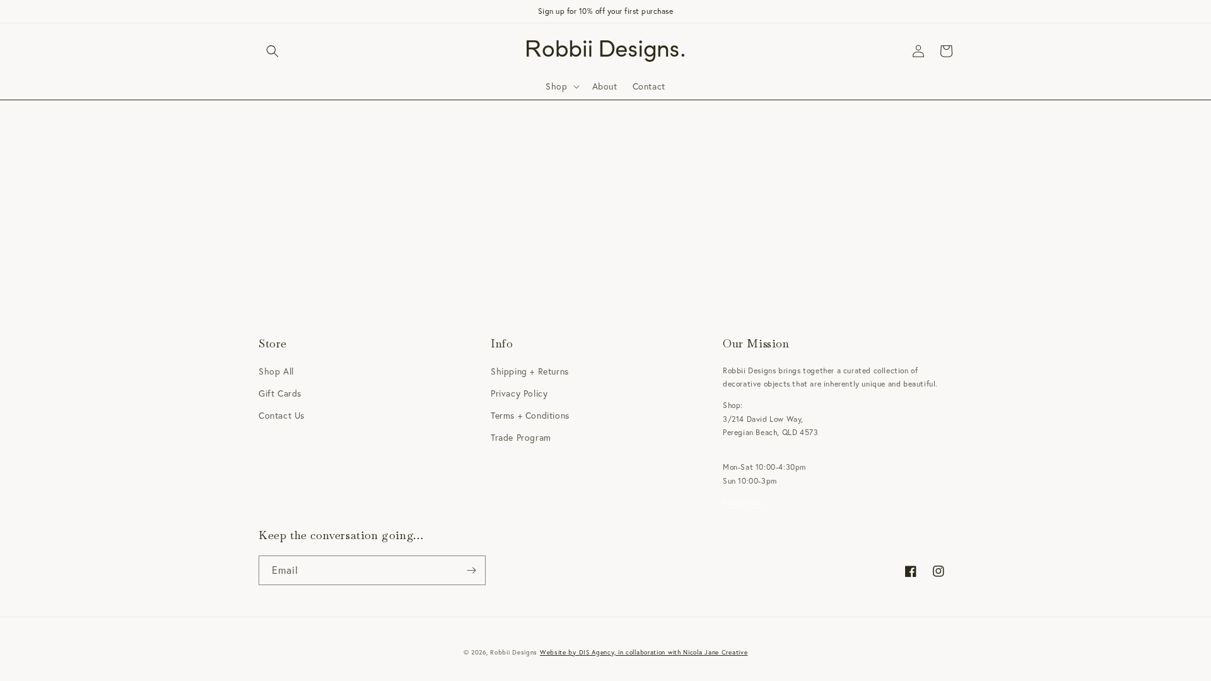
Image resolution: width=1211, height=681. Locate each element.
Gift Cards (280, 393)
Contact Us (282, 415)
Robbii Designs (513, 652)
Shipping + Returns (530, 371)
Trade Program (521, 437)
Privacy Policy (519, 393)
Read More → (747, 502)
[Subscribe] (471, 570)
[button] (272, 51)
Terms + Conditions (530, 415)
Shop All (276, 371)
